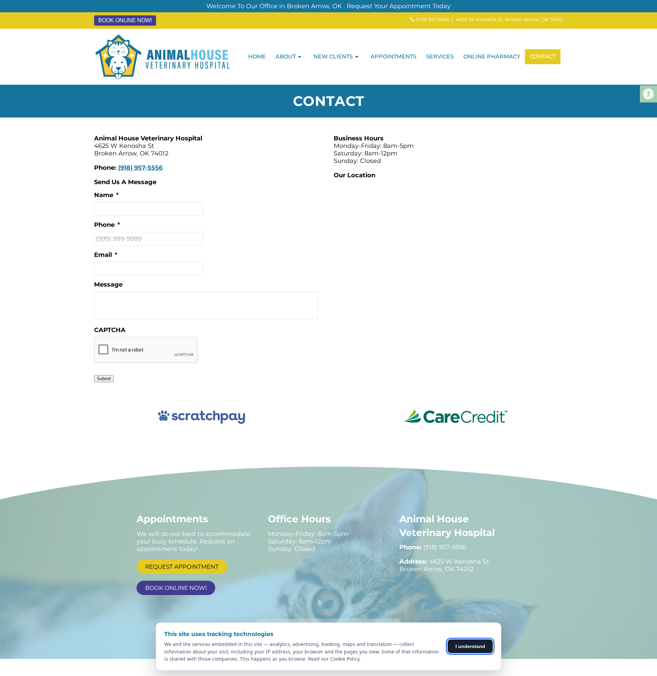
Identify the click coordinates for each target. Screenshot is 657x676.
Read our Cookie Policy (333, 659)
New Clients (333, 56)
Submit (104, 378)
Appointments (393, 56)
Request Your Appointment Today (399, 6)
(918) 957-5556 (433, 19)
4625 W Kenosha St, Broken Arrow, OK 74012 (509, 19)
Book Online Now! (125, 20)
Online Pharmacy (491, 56)
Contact (543, 56)
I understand (470, 646)
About (285, 56)
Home (257, 56)
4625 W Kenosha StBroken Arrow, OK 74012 (444, 565)
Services (440, 56)
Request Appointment (182, 566)
